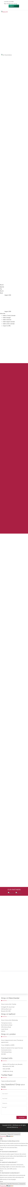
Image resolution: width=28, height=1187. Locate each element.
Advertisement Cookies (7, 1173)
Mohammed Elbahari (14, 962)
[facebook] (22, 8)
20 (7, 305)
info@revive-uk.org (12, 3)
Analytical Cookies (6, 1162)
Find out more (8, 77)
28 (9, 307)
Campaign (19, 239)
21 (9, 305)
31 (0, 309)
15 (11, 303)
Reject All (10, 1134)
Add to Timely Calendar (9, 315)
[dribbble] (15, 1130)
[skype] (17, 1130)
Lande (19, 1127)
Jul (4, 295)
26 (5, 307)
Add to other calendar (9, 323)
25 (3, 307)
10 (0, 303)
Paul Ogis (14, 953)
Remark (14, 1151)
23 (12, 305)
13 (7, 303)
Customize (3, 1134)
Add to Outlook (7, 319)
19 (5, 305)
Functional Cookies (6, 1151)
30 (12, 307)
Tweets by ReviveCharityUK (8, 1081)
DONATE (11, 6)
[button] (2, 313)
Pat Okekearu (14, 945)
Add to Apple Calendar (9, 321)
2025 (1, 295)
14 (9, 303)
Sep (12, 295)
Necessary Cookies (6, 1141)
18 (3, 305)
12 (5, 303)
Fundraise (19, 244)
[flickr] (24, 8)
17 (0, 305)
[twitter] (19, 8)
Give (17, 254)
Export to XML (7, 326)
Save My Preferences (12, 1183)
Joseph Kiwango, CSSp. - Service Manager (14, 935)
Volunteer (19, 249)
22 (11, 305)
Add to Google (7, 317)
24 (0, 307)
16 (12, 303)
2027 (14, 295)
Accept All (17, 1134)
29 (11, 307)
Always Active (15, 1141)
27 (7, 307)
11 (3, 303)
